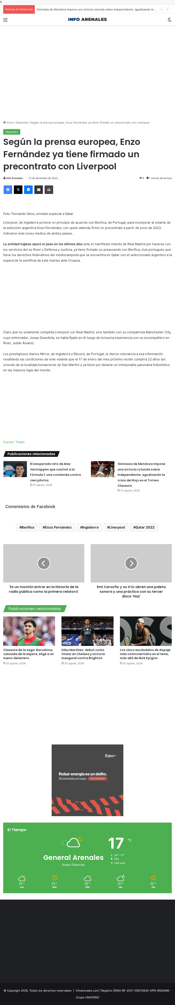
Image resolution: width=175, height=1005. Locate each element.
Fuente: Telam (14, 442)
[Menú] (5, 21)
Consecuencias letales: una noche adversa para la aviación (75, 9)
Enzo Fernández (58, 527)
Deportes (22, 122)
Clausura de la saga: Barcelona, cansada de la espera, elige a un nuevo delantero (28, 654)
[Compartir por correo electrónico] (38, 189)
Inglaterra (90, 527)
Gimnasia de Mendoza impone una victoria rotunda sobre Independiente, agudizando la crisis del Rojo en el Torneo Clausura (141, 475)
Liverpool (117, 527)
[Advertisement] (87, 39)
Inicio (9, 122)
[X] (18, 189)
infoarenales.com (87, 990)
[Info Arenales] (87, 19)
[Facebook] (8, 189)
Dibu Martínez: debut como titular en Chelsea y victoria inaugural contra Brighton (83, 654)
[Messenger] (28, 189)
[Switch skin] (170, 21)
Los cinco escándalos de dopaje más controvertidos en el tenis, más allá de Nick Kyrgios (145, 654)
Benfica (28, 527)
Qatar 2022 (145, 527)
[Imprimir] (49, 189)
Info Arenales (14, 178)
